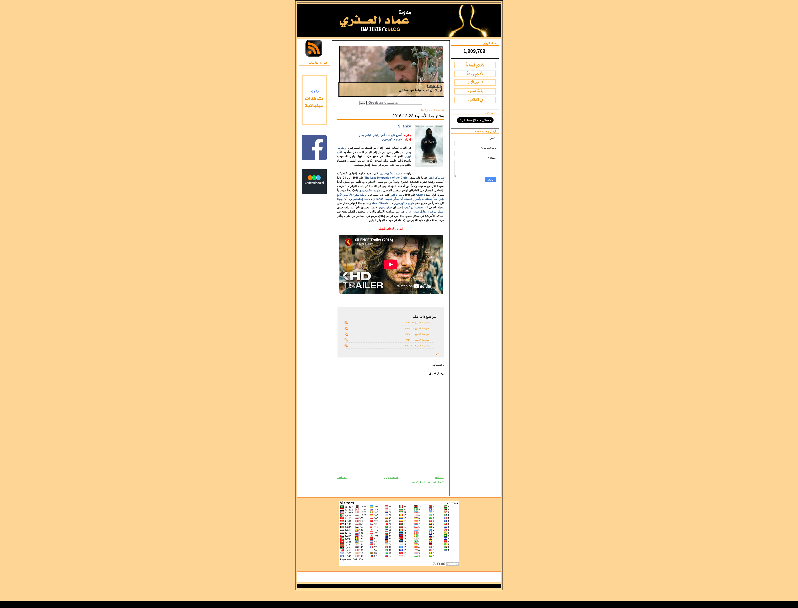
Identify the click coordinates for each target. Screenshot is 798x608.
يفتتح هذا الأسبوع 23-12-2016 (418, 116)
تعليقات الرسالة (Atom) (422, 482)
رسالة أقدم (439, 477)
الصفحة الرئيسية (391, 477)
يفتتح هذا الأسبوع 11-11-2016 (417, 334)
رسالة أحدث (342, 477)
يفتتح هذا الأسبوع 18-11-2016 (417, 328)
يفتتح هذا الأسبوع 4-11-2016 (418, 340)
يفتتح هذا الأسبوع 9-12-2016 (418, 322)
